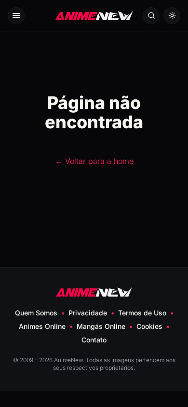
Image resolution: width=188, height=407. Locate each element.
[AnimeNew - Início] (94, 16)
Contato (94, 340)
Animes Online (42, 326)
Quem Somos (36, 313)
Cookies (149, 326)
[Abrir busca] (151, 15)
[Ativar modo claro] (171, 15)
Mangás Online (101, 326)
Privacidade (87, 313)
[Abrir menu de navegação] (16, 15)
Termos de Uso (142, 313)
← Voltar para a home (94, 161)
